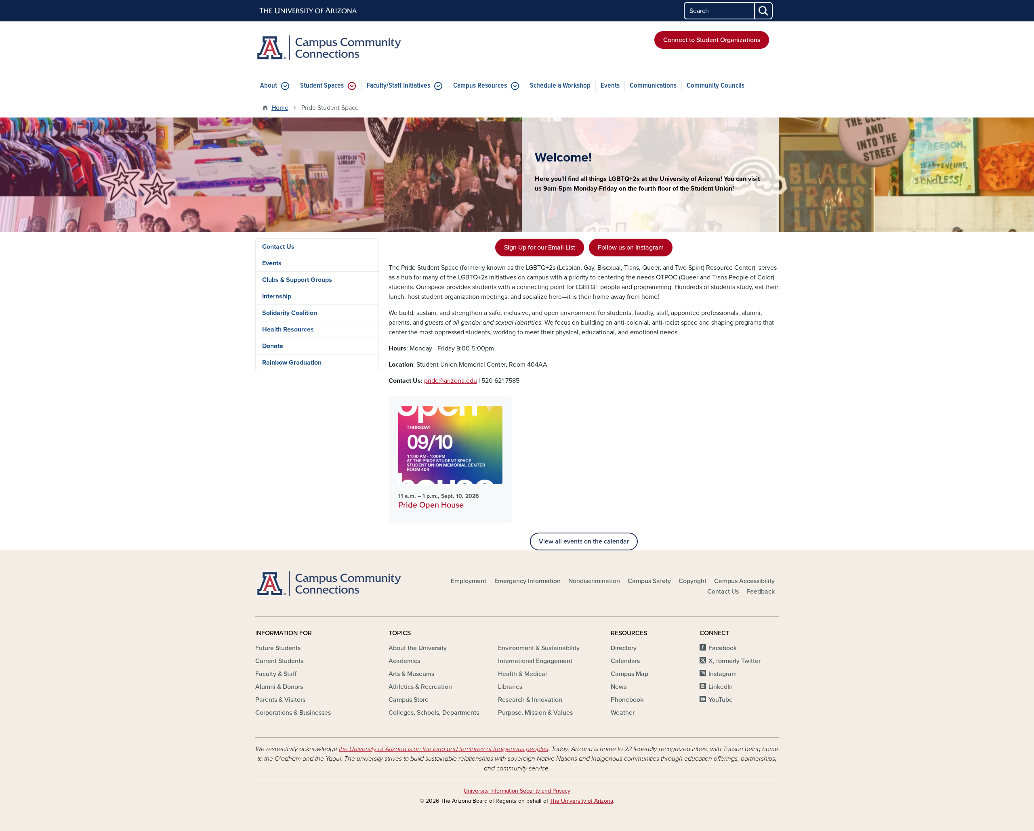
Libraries (510, 687)
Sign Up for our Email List (539, 247)
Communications (653, 85)
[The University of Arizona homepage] (308, 11)
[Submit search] (764, 10)
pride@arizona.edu (450, 381)
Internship (276, 296)
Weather (623, 713)
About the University (418, 648)
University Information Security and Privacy (517, 790)
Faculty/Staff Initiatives (398, 85)
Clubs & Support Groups (297, 280)
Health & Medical (522, 674)
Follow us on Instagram (631, 247)
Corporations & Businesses (293, 713)
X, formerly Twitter (734, 661)
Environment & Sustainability (539, 648)
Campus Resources (480, 85)
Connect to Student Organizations (711, 40)
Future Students (278, 648)
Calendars (625, 661)
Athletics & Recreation (420, 687)
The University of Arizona (581, 800)
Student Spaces (322, 85)
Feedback (760, 592)
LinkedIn (720, 687)
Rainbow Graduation (292, 363)
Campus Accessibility (744, 581)
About (268, 85)
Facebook (722, 648)
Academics (404, 661)
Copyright (692, 581)
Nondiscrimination (594, 581)
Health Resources (288, 329)
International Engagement (535, 661)
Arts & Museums (411, 674)
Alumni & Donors (279, 687)
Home (279, 108)
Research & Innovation (530, 700)
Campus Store (409, 700)
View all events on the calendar (584, 541)
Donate (272, 346)
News (618, 687)
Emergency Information (527, 581)
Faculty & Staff (275, 674)
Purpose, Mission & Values (535, 713)
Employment (468, 581)
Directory (624, 648)
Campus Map (629, 674)
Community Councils (715, 85)
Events (610, 85)
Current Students (279, 661)
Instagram (722, 674)
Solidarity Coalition (289, 313)
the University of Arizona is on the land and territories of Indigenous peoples (443, 749)
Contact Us (278, 247)
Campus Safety (649, 581)
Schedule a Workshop (560, 85)
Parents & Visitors (280, 700)
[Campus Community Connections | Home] (339, 47)
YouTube (720, 700)
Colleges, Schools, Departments (434, 713)
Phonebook (627, 700)
